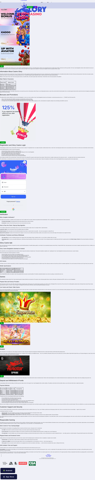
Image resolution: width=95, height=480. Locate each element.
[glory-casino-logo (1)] (33, 17)
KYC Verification (48, 455)
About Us (48, 454)
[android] (8, 473)
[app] (9, 479)
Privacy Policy (48, 456)
